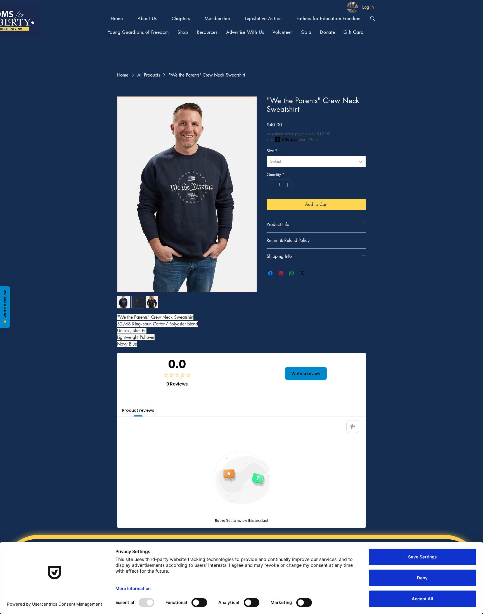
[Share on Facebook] (270, 273)
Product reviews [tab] (138, 410)
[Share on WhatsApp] (291, 273)
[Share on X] (302, 273)
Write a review (306, 373)
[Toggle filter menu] (352, 426)
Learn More (308, 139)
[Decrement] (270, 185)
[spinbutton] (279, 185)
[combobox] (316, 161)
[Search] (372, 19)
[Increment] (288, 185)
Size (272, 150)
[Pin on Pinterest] (281, 273)
